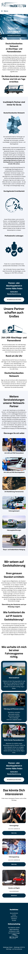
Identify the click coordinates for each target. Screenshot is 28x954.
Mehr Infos (14, 833)
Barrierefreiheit (14, 913)
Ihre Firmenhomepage (14, 933)
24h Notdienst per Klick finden (14, 299)
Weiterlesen (14, 895)
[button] (4, 11)
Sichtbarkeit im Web (14, 931)
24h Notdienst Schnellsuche (14, 35)
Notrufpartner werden (14, 927)
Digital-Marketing (14, 929)
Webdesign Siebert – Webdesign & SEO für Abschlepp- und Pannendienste (14, 948)
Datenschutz (14, 917)
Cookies (14, 915)
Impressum (14, 918)
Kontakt (14, 920)
